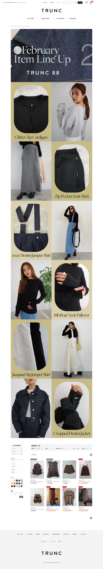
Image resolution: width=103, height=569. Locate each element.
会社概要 (74, 534)
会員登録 (51, 2)
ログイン (58, 2)
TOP (12, 26)
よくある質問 (29, 534)
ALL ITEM (30, 18)
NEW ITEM (45, 18)
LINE (61, 541)
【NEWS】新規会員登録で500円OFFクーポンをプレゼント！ (15, 2)
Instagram (45, 541)
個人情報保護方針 (56, 534)
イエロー (24, 26)
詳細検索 (80, 2)
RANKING (73, 18)
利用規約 (38, 534)
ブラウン (20, 26)
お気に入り (86, 2)
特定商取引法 (46, 534)
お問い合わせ (66, 534)
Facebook (53, 541)
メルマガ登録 (44, 2)
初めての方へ (20, 534)
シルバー (28, 26)
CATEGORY (60, 18)
